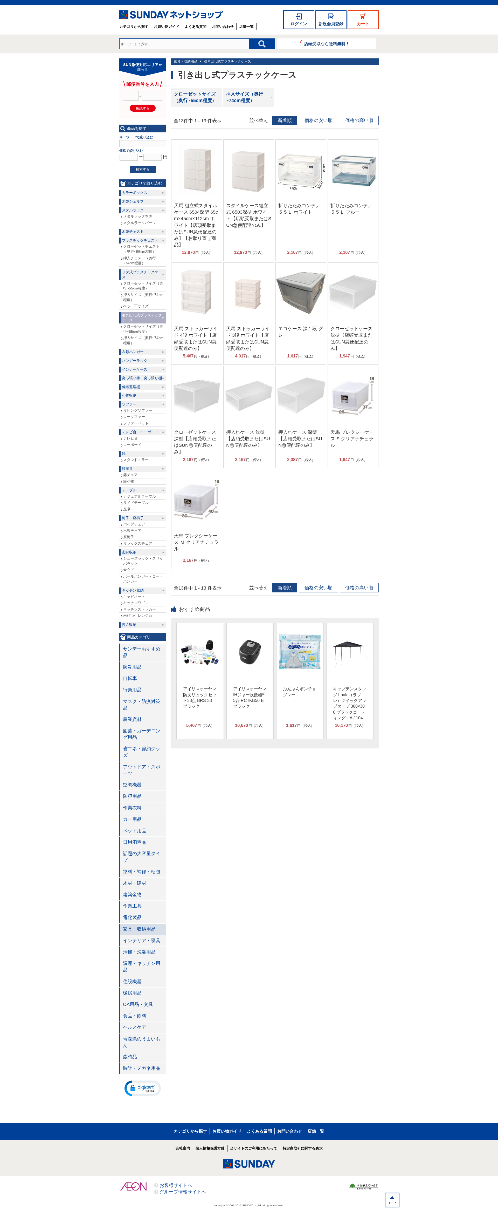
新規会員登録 (331, 24)
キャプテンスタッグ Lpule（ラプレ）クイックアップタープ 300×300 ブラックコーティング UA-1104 (349, 703)
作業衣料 (132, 807)
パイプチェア (134, 524)
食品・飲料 (134, 1015)
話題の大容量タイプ (141, 857)
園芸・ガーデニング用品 (141, 734)
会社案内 (183, 1148)
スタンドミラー (136, 460)
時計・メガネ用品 (141, 1068)
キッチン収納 (133, 590)
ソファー (129, 404)
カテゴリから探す (133, 26)
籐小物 (128, 481)
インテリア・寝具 (141, 940)
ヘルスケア (134, 1027)
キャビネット (134, 596)
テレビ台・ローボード (140, 432)
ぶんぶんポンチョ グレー (299, 692)
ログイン (298, 24)
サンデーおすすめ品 (141, 652)
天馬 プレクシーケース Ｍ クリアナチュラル (196, 542)
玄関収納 (129, 552)
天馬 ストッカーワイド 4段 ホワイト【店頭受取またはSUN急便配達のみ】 (195, 338)
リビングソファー (137, 410)
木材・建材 (134, 883)
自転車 (130, 678)
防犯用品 (132, 796)
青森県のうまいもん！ (141, 1042)
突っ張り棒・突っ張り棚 (142, 378)
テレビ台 (130, 438)
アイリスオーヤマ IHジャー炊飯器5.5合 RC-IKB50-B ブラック (249, 697)
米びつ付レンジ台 (137, 615)
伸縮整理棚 (131, 387)
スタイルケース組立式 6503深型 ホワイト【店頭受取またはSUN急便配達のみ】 (248, 215)
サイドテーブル (136, 503)
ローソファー (134, 417)
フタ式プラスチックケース (142, 274)
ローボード (132, 445)
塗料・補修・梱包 (141, 871)
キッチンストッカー (139, 609)
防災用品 (132, 667)
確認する (142, 108)
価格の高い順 (359, 120)
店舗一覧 (246, 26)
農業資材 (132, 719)
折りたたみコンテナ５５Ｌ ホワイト (299, 209)
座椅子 (128, 537)
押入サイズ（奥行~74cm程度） (244, 97)
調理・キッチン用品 (141, 966)
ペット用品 (134, 830)
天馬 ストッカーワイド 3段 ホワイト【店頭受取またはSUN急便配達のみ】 (247, 338)
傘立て (128, 570)
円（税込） (197, 252)
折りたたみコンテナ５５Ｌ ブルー (351, 209)
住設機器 (132, 981)
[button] (143, 1088)
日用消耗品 (134, 842)
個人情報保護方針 (210, 1148)
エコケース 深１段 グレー (300, 332)
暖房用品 (132, 993)
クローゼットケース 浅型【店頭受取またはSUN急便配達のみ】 (351, 338)
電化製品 (132, 917)
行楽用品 (132, 689)
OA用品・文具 (138, 1004)
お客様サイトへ (176, 1185)
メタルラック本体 (137, 216)
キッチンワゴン (136, 603)
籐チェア (130, 475)
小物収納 (129, 395)
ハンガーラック (134, 361)
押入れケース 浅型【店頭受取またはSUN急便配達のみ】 (248, 439)
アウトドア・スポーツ (141, 770)
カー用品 (132, 819)
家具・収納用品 (185, 61)
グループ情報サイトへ (183, 1191)
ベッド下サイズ (136, 306)
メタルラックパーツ (139, 223)
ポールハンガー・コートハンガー (143, 579)
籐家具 (127, 469)
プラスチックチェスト (140, 240)
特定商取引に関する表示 (303, 1148)
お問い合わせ (223, 26)
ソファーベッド (136, 423)
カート (363, 24)
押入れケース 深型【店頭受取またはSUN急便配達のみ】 (300, 439)
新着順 (285, 120)
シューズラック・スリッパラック (143, 561)
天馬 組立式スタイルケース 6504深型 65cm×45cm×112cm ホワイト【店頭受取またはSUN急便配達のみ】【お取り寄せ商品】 (196, 225)
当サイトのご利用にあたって (253, 1148)
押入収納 (129, 625)
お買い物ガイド (166, 26)
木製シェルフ (133, 201)
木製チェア (132, 531)
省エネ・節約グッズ (141, 752)
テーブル (129, 490)
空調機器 (132, 784)
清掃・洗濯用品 (139, 952)
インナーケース (134, 369)
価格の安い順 (319, 120)
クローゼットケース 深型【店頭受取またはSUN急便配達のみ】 (195, 442)
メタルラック (133, 210)
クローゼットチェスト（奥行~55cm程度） (141, 249)
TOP (392, 1203)
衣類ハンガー (133, 352)
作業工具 (132, 906)
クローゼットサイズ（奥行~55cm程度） (195, 97)
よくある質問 (195, 26)
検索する (142, 169)
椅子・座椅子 (133, 518)
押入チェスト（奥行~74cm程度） (139, 260)
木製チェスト (133, 231)
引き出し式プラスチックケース (227, 61)
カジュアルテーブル (139, 496)
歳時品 (130, 1056)
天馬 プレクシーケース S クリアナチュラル (352, 439)
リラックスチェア (137, 543)
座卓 (126, 509)
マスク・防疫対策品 (141, 705)
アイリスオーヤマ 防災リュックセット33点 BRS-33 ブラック (199, 697)
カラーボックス (134, 193)
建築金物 (132, 894)
